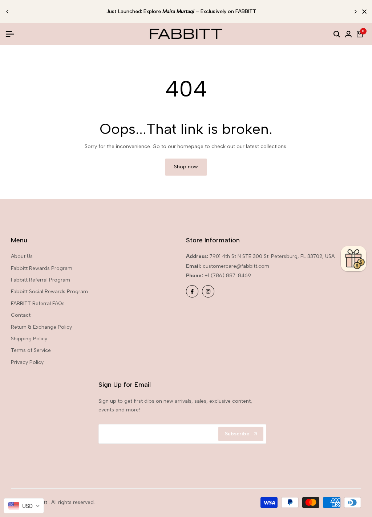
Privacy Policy (27, 362)
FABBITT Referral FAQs (38, 303)
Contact (21, 315)
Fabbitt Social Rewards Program (49, 291)
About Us (22, 256)
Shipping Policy (29, 339)
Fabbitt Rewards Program (41, 268)
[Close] (363, 11)
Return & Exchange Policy (41, 327)
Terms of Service (31, 350)
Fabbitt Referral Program (40, 280)
